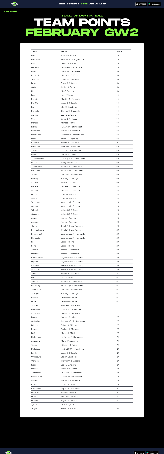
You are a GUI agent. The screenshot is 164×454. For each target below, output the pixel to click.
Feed (84, 4)
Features (73, 4)
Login (102, 4)
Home (61, 4)
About (93, 4)
